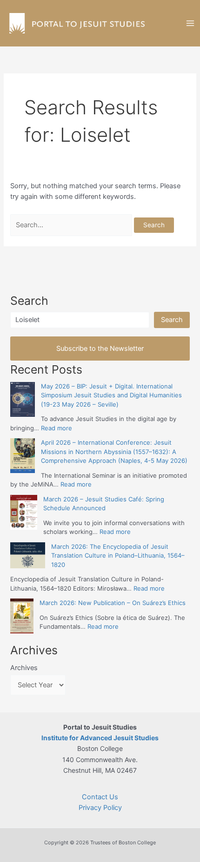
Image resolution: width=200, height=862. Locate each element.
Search (172, 320)
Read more (56, 428)
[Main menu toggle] (190, 23)
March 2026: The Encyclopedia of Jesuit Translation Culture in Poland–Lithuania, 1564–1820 (118, 555)
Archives (24, 668)
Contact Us (100, 797)
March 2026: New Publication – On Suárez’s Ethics (113, 602)
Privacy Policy (100, 807)
